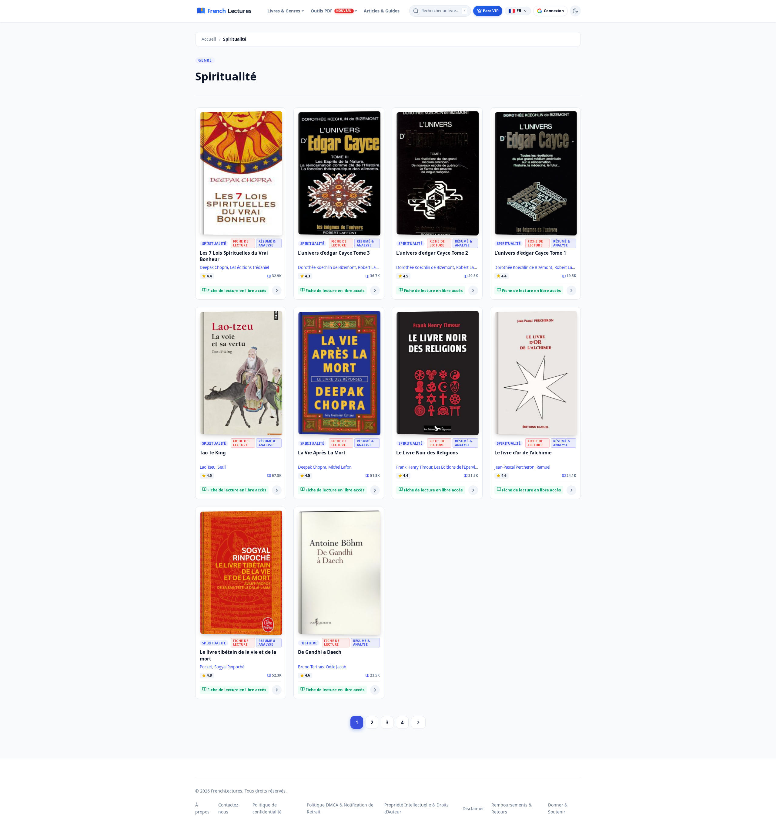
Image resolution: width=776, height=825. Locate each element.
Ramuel (543, 467)
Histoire (308, 643)
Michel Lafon (340, 467)
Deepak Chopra (214, 267)
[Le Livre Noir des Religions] (437, 373)
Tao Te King (213, 453)
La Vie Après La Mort (322, 453)
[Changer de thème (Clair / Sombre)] (575, 10)
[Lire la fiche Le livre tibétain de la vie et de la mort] (277, 690)
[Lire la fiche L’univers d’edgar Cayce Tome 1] (571, 290)
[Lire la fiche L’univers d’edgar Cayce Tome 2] (473, 290)
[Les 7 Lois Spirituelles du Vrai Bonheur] (241, 173)
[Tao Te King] (241, 373)
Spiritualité (214, 243)
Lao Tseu (208, 467)
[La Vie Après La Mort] (339, 373)
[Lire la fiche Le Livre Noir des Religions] (473, 490)
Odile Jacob (336, 667)
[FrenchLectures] (226, 11)
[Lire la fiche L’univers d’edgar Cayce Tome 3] (375, 290)
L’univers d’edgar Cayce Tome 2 (432, 253)
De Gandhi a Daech (319, 652)
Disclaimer (473, 808)
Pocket (206, 667)
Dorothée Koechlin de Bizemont (327, 267)
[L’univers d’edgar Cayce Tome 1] (536, 173)
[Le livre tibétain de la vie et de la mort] (241, 573)
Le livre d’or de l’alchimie (523, 453)
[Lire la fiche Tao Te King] (277, 490)
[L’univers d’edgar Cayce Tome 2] (437, 173)
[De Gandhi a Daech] (339, 573)
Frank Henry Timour (414, 467)
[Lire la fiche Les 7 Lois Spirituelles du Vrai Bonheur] (277, 290)
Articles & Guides (382, 11)
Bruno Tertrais (311, 667)
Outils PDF (331, 11)
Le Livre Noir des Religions (427, 453)
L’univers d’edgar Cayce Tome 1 (530, 253)
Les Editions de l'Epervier (456, 467)
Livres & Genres (283, 11)
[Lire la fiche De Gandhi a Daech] (375, 690)
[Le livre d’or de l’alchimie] (536, 373)
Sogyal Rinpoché (229, 667)
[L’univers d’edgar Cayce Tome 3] (339, 173)
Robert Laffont (371, 267)
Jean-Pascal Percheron (514, 467)
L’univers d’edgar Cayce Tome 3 (334, 253)
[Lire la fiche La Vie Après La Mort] (375, 490)
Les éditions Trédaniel (249, 267)
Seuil (222, 467)
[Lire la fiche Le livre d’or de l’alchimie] (571, 490)
